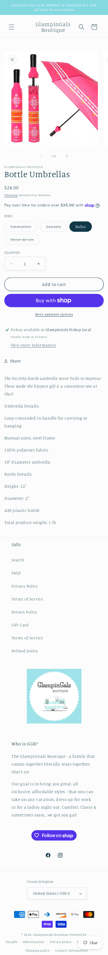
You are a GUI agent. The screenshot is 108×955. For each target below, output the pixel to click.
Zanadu (56, 228)
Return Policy (24, 611)
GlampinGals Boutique (51, 935)
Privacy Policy (25, 585)
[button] (11, 27)
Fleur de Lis (25, 241)
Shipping (11, 195)
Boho (80, 226)
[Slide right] (66, 156)
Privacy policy (60, 942)
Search (18, 559)
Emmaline (23, 228)
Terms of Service (27, 598)
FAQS (16, 572)
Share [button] (15, 360)
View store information (33, 344)
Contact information (71, 950)
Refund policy (25, 650)
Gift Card (20, 624)
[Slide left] (41, 156)
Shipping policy (38, 950)
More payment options (54, 314)
